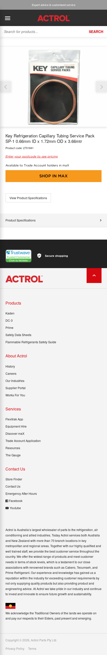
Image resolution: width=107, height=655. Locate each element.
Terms (32, 648)
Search (96, 31)
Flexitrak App (14, 419)
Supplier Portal (15, 388)
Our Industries (14, 380)
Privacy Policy (14, 648)
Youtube (15, 508)
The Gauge (13, 455)
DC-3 (9, 320)
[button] (101, 87)
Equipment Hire (16, 426)
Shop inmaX (53, 176)
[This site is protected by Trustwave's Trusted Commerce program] (18, 256)
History (10, 366)
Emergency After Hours (21, 493)
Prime (9, 327)
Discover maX (14, 433)
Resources (12, 448)
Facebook (15, 501)
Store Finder (13, 479)
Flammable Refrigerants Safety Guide (30, 342)
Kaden (9, 313)
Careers (10, 373)
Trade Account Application (23, 440)
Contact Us (12, 486)
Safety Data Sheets (18, 335)
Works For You (15, 395)
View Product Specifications (28, 198)
